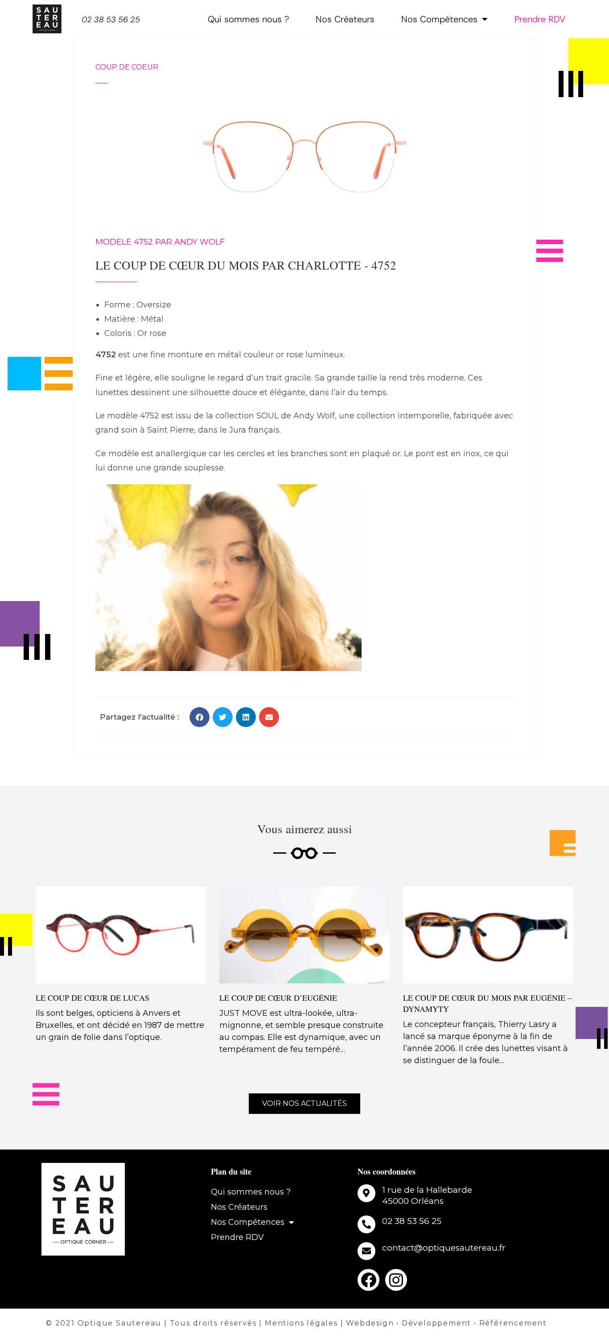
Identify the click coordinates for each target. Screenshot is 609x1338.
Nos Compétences (439, 19)
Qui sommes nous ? (248, 19)
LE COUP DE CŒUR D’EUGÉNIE (278, 997)
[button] (199, 717)
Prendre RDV (539, 19)
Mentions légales (301, 1323)
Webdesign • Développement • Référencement (446, 1323)
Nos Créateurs (345, 19)
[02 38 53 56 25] (366, 1224)
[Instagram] (396, 1280)
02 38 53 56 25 (111, 19)
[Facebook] (368, 1280)
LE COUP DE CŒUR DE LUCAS (92, 997)
